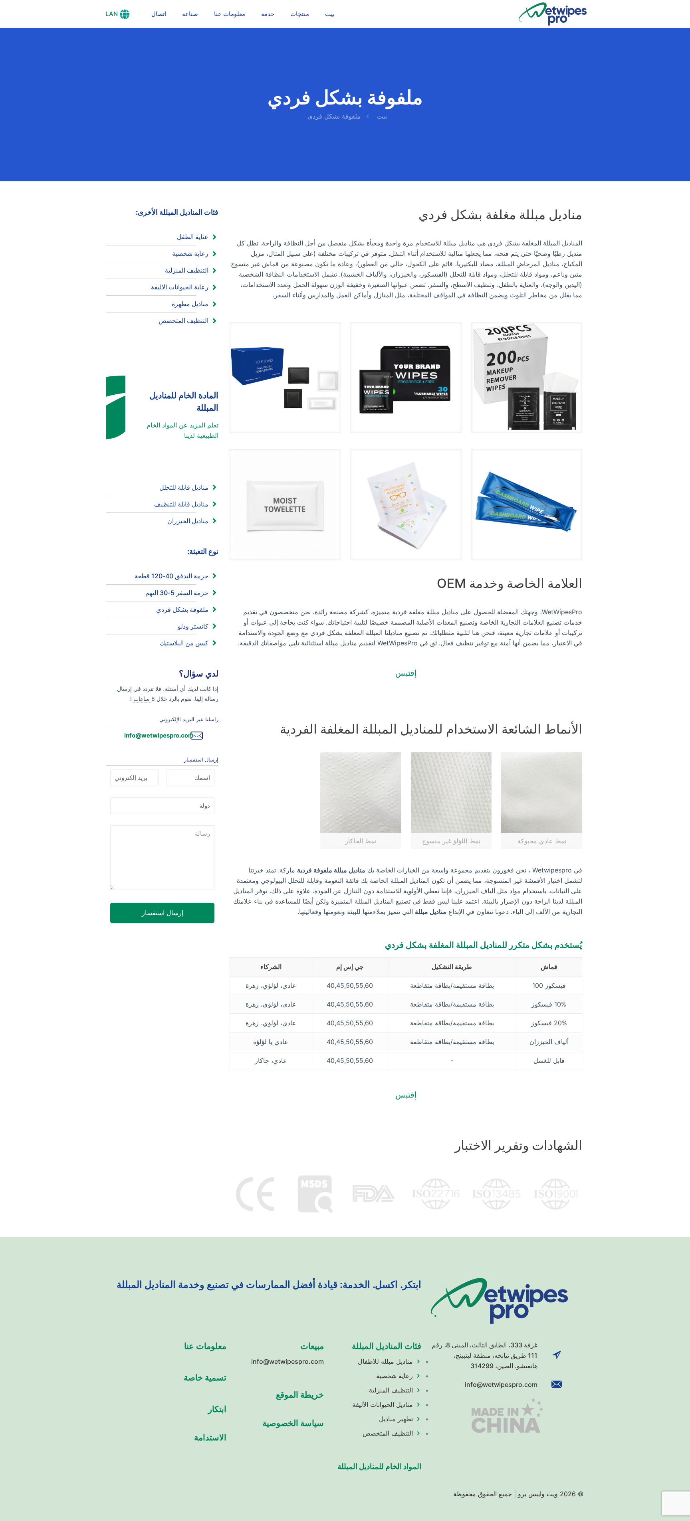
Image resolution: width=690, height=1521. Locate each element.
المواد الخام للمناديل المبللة (379, 1466)
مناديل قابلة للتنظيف (181, 504)
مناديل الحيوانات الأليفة (382, 1404)
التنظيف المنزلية (186, 270)
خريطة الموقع (300, 1395)
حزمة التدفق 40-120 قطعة (171, 576)
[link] (526, 377)
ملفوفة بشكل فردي (182, 609)
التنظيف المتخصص (183, 320)
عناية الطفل (192, 237)
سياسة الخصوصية (293, 1423)
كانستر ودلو (193, 626)
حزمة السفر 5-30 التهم (176, 593)
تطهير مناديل (396, 1419)
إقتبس (406, 673)
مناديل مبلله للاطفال (385, 1361)
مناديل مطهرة (190, 304)
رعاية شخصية (190, 253)
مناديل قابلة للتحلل (183, 487)
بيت (382, 116)
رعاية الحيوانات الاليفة (179, 287)
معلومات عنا (205, 1346)
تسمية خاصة (205, 1378)
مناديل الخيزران (187, 521)
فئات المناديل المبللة (386, 1346)
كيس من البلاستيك (184, 643)
